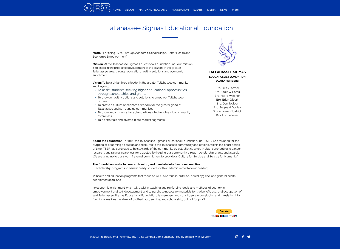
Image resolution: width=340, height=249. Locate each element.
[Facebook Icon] (243, 237)
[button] (198, 8)
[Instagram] (237, 237)
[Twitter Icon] (249, 237)
